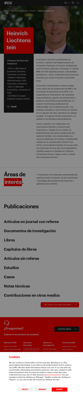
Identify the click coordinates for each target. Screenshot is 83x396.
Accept (59, 389)
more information (52, 375)
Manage (42, 389)
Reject (25, 389)
